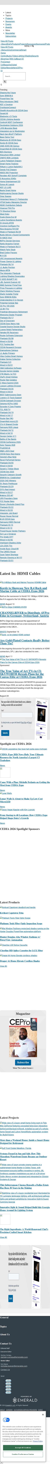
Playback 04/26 (6, 389)
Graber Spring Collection (10, 359)
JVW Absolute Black (8, 128)
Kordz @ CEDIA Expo (9, 143)
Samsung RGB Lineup (9, 427)
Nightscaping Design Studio (12, 193)
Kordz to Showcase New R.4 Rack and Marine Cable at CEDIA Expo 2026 (23, 589)
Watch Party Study (8, 250)
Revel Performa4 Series (10, 460)
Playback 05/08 (6, 338)
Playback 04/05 (6, 463)
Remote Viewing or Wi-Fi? (11, 557)
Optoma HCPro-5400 (9, 403)
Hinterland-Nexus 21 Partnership (14, 199)
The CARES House (8, 552)
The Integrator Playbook (10, 273)
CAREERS (9, 1410)
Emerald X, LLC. (10, 1405)
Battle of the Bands (8, 439)
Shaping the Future (8, 93)
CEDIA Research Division (10, 347)
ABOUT (2, 1410)
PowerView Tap (6, 98)
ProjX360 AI (5, 448)
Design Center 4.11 (8, 436)
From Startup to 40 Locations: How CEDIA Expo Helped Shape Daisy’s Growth (23, 816)
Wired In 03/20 (6, 510)
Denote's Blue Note (8, 457)
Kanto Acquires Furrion (9, 244)
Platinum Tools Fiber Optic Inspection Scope (21, 923)
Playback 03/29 (6, 486)
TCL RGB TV (5, 409)
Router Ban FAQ (6, 418)
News (4, 44)
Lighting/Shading (24, 56)
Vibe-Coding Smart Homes (11, 356)
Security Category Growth (10, 475)
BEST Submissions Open (10, 395)
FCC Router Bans (7, 501)
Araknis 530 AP (6, 495)
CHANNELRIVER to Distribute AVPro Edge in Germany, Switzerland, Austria (24, 614)
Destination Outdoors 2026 (11, 125)
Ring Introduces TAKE (9, 101)
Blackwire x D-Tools (8, 116)
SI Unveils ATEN (7, 223)
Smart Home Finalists (9, 164)
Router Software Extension (11, 335)
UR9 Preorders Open (9, 498)
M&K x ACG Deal (7, 451)
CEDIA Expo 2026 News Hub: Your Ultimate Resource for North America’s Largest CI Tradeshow (21, 757)
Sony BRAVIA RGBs (8, 297)
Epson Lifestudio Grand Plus (12, 504)
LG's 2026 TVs (6, 546)
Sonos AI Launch (7, 184)
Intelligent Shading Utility (10, 543)
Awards (8, 27)
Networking (6, 50)
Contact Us (5, 1369)
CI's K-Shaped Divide (9, 424)
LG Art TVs (4, 309)
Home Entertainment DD (10, 181)
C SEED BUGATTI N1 (8, 279)
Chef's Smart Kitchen (9, 377)
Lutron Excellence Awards (11, 220)
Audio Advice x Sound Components (15, 235)
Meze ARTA (5, 270)
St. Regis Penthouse (8, 483)
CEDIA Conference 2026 (10, 442)
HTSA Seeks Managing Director (13, 202)
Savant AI (4, 113)
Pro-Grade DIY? (6, 537)
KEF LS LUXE (5, 187)
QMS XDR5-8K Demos (9, 146)
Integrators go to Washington (12, 131)
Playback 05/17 (6, 318)
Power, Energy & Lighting (10, 261)
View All (3, 966)
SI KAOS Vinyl (6, 238)
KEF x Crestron (6, 104)
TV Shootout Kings (8, 211)
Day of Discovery (7, 321)
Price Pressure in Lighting (11, 288)
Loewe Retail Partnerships (11, 329)
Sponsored (40, 44)
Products (16, 44)
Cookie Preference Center (23, 1454)
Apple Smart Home (8, 190)
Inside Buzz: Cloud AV (9, 549)
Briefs (9, 44)
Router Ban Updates (8, 380)
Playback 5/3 (5, 362)
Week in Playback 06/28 (10, 232)
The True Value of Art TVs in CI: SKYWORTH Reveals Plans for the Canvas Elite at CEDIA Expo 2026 (22, 674)
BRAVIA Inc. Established (10, 478)
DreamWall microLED (9, 421)
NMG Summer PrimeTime (11, 285)
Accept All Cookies (23, 1448)
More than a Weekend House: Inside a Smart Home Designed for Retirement (24, 1141)
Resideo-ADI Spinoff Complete (13, 175)
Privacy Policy (38, 1441)
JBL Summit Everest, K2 (10, 282)
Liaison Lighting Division (10, 386)
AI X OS (3, 255)
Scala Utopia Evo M (8, 217)
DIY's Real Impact (7, 489)
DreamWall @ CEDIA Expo (11, 149)
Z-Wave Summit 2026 (9, 383)
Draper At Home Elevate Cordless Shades (20, 961)
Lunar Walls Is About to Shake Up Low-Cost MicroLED (21, 800)
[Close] (43, 1414)
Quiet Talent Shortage (9, 555)
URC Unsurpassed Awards (11, 258)
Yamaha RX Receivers (9, 332)
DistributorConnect (8, 107)
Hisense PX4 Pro (7, 208)
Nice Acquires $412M (9, 229)
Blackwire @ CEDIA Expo (10, 140)
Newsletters (11, 68)
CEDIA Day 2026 (7, 472)
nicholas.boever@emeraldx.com (14, 1366)
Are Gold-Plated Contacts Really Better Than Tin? (25, 641)
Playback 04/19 (6, 412)
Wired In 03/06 (6, 540)
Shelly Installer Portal (9, 294)
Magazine (7, 65)
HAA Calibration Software (10, 368)
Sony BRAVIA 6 (6, 96)
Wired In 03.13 (6, 528)
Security (35, 56)
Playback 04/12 (6, 430)
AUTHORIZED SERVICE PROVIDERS (25, 1410)
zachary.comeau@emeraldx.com (14, 1357)
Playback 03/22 (6, 507)
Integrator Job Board (8, 513)
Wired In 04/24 (6, 392)
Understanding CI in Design (11, 300)
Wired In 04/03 (6, 466)
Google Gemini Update (9, 371)
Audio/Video (12, 56)
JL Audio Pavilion (7, 267)
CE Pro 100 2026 (7, 306)
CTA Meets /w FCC (8, 374)
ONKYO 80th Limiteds (9, 158)
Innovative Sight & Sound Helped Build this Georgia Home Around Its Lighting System (25, 1209)
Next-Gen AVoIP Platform (11, 134)
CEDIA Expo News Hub (10, 324)
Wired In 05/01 (6, 365)
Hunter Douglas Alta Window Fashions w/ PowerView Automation (20, 938)
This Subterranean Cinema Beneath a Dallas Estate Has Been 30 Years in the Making (24, 1186)
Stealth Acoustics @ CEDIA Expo (14, 110)
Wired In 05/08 (6, 341)
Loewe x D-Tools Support (11, 398)
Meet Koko (4, 214)
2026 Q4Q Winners (8, 480)
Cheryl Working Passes (10, 291)
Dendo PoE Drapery (8, 170)
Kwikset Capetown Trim (12, 912)
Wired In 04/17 (6, 415)
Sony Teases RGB (7, 445)
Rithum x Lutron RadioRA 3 (11, 167)
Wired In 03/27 (6, 492)
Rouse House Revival (9, 516)
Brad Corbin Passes (8, 252)
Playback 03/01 (6, 560)
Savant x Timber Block (9, 469)
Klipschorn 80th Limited (10, 155)
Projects (9, 18)
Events (8, 24)
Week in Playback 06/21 (10, 247)
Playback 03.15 (6, 525)
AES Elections (6, 152)
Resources (10, 21)
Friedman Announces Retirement (14, 312)
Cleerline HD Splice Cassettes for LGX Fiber (21, 950)
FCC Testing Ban (7, 344)
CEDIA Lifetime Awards (10, 119)
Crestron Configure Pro (9, 226)
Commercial (16, 50)
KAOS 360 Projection (9, 173)
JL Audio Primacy (7, 353)
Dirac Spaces (5, 196)
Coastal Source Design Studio (12, 326)
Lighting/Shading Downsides (12, 276)
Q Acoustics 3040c (8, 178)
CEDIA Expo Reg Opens (10, 454)
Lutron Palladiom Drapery (10, 161)
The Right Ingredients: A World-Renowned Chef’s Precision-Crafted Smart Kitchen (24, 1230)
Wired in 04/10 (6, 433)
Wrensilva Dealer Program (11, 315)
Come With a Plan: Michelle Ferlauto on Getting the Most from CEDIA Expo (25, 783)
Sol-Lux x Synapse (8, 534)
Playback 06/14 (6, 264)
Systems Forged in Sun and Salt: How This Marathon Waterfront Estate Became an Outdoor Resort (23, 1156)
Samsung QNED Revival (10, 522)
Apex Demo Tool (7, 137)
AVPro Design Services (10, 241)
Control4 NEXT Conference (11, 122)
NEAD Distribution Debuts (11, 205)
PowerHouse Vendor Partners (12, 531)
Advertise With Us (8, 59)
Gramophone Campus (9, 350)
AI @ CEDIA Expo (7, 519)
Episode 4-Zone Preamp (10, 406)
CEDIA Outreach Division (10, 401)
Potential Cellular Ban (9, 303)
